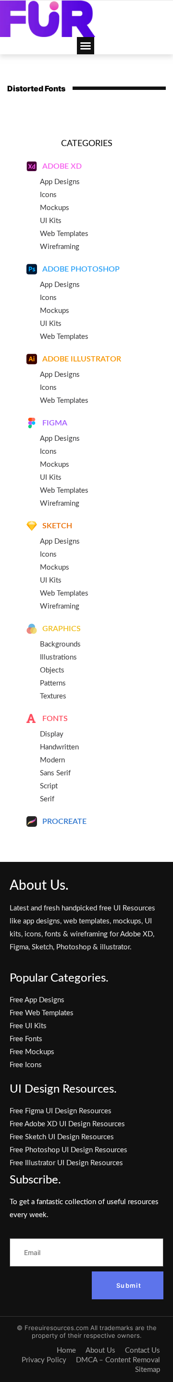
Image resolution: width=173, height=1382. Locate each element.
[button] (85, 45)
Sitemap (147, 1369)
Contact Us (142, 1350)
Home (66, 1350)
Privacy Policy (44, 1360)
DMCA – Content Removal (118, 1360)
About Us (100, 1350)
